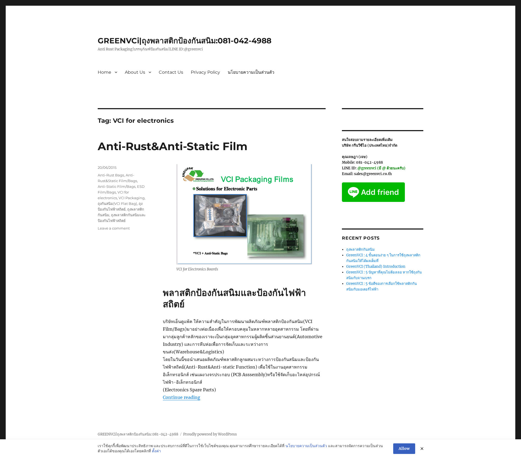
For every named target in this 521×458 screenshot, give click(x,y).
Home (104, 72)
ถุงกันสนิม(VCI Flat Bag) (117, 203)
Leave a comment (114, 228)
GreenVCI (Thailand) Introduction (375, 266)
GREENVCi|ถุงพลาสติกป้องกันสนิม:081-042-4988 (184, 40)
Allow (404, 448)
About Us (135, 72)
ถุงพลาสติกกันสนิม (360, 249)
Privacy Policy (205, 72)
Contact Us (171, 72)
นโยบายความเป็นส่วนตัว (251, 72)
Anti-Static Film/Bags (116, 186)
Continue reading (181, 397)
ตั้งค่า (156, 451)
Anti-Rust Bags (111, 175)
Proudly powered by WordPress (210, 434)
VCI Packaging (132, 198)
